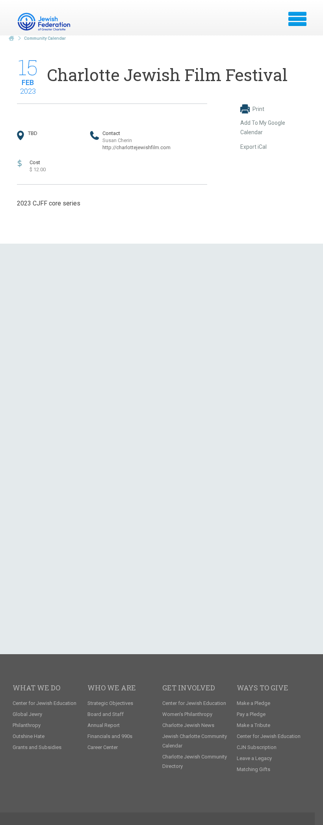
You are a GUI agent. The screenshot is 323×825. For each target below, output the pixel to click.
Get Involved (188, 687)
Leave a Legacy (254, 758)
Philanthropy (27, 725)
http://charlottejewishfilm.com (136, 147)
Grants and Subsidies (37, 747)
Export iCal (253, 147)
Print (258, 109)
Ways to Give (262, 687)
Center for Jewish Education (44, 703)
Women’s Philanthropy (187, 714)
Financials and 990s (109, 736)
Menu (297, 19)
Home (11, 38)
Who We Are (111, 687)
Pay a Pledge (251, 714)
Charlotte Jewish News (188, 725)
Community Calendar (45, 38)
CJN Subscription (257, 747)
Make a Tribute (253, 725)
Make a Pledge (253, 703)
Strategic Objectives (110, 703)
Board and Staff (105, 714)
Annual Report (103, 725)
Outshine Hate (29, 736)
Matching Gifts (253, 769)
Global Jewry (27, 714)
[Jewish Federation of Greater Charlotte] (45, 21)
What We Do (36, 687)
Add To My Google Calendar (262, 127)
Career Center (102, 747)
